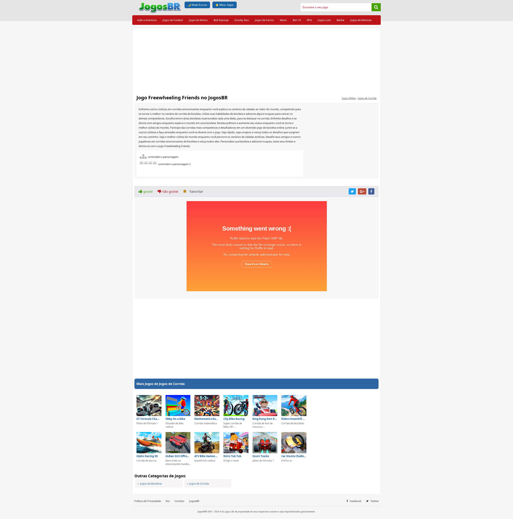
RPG (309, 20)
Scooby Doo (241, 20)
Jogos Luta (324, 20)
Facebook (355, 501)
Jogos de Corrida (367, 98)
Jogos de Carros (264, 20)
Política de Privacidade (147, 501)
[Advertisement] (256, 60)
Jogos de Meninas (361, 20)
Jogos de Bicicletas (151, 483)
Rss (168, 501)
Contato (179, 501)
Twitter (374, 501)
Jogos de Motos (198, 20)
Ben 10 (297, 20)
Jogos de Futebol (173, 20)
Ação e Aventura (147, 20)
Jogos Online (349, 98)
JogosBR (194, 501)
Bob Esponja (221, 20)
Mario (283, 20)
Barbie (340, 20)
